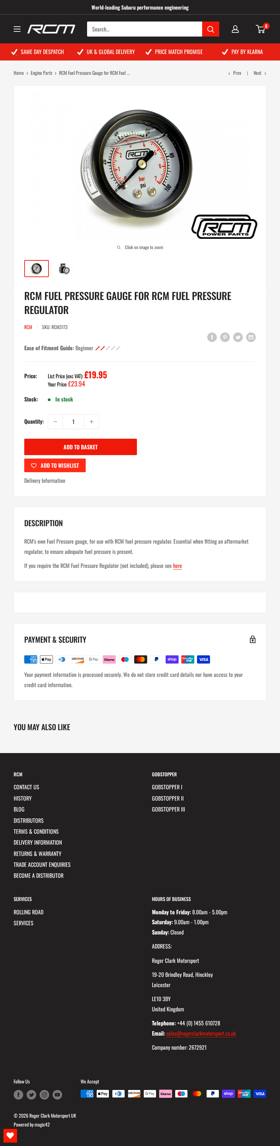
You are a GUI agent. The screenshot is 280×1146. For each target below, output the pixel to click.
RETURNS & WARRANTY (37, 853)
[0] (260, 29)
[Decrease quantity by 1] (55, 421)
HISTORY (23, 798)
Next (257, 72)
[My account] (235, 29)
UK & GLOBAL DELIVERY (111, 51)
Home (19, 72)
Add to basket (81, 447)
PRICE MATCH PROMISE (179, 51)
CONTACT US (26, 787)
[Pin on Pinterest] (225, 337)
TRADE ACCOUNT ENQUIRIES (42, 864)
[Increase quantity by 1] (91, 421)
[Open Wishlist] (10, 1136)
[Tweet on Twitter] (238, 337)
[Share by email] (251, 337)
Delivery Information (44, 480)
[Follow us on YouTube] (57, 1095)
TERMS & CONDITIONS (36, 831)
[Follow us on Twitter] (31, 1095)
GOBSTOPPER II (168, 798)
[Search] (210, 29)
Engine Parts (41, 72)
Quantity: (34, 421)
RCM (28, 326)
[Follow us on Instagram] (44, 1095)
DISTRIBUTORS (29, 820)
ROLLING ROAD (28, 912)
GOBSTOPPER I (167, 787)
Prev (237, 72)
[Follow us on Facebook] (18, 1095)
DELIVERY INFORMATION (38, 842)
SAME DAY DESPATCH (42, 51)
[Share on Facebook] (212, 337)
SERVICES (23, 923)
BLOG (19, 809)
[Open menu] (17, 29)
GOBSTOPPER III (168, 809)
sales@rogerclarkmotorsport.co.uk (201, 1033)
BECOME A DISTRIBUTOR (39, 875)
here (177, 565)
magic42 (42, 1124)
